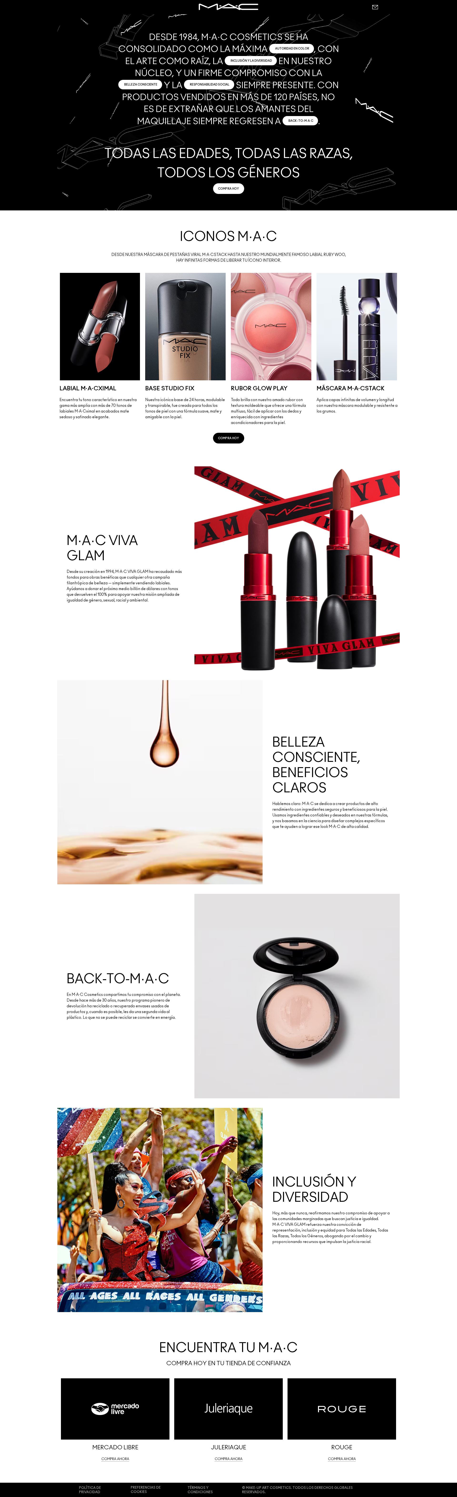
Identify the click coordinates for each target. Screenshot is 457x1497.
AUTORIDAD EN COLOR (292, 48)
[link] (228, 188)
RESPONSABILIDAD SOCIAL (209, 84)
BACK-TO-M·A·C (300, 120)
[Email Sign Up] (375, 7)
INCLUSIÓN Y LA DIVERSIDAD (251, 60)
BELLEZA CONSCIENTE (140, 84)
